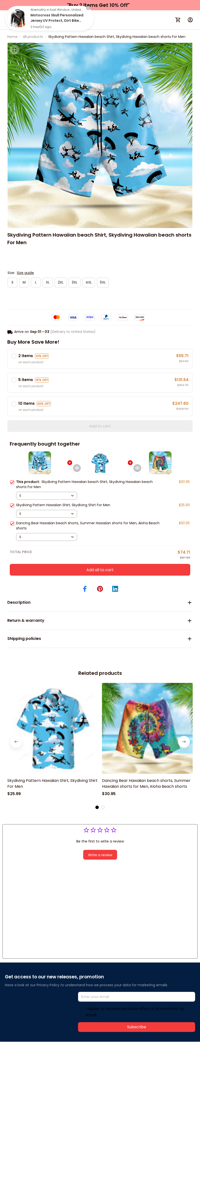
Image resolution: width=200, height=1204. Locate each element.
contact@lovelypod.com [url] (36, 1067)
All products (33, 36)
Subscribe (136, 1027)
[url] (77, 1068)
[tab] (97, 807)
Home (12, 36)
